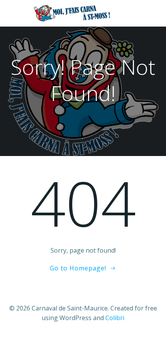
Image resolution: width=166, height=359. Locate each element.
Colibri (114, 318)
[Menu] (149, 13)
